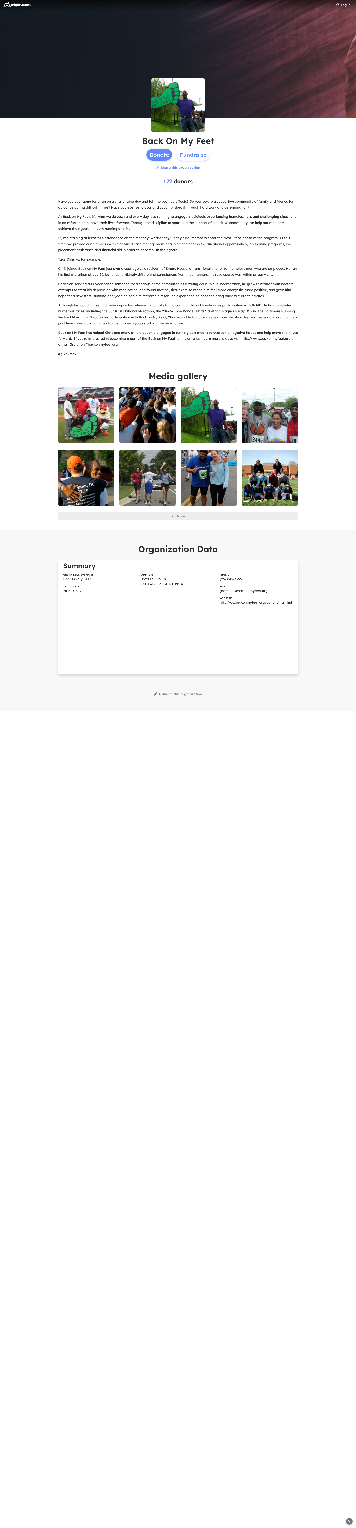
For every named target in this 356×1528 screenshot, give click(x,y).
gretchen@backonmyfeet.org (244, 591)
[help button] (349, 1521)
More (181, 516)
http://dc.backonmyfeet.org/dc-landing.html (256, 602)
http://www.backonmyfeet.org (266, 338)
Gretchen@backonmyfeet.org (94, 344)
